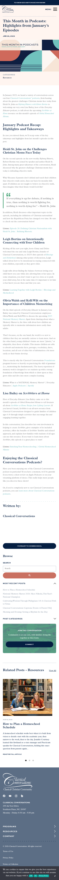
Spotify (31, 386)
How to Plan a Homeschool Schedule (19, 590)
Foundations (49, 361)
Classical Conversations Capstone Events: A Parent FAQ (27, 608)
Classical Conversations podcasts (25, 98)
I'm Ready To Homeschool (29, 546)
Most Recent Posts (14, 583)
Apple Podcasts (19, 386)
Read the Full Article (12, 754)
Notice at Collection (10, 864)
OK (31, 876)
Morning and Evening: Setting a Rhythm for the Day (25, 612)
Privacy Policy (8, 858)
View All (52, 671)
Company (8, 836)
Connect (29, 644)
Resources (7, 78)
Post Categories (13, 618)
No (36, 876)
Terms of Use (8, 851)
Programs (9, 826)
